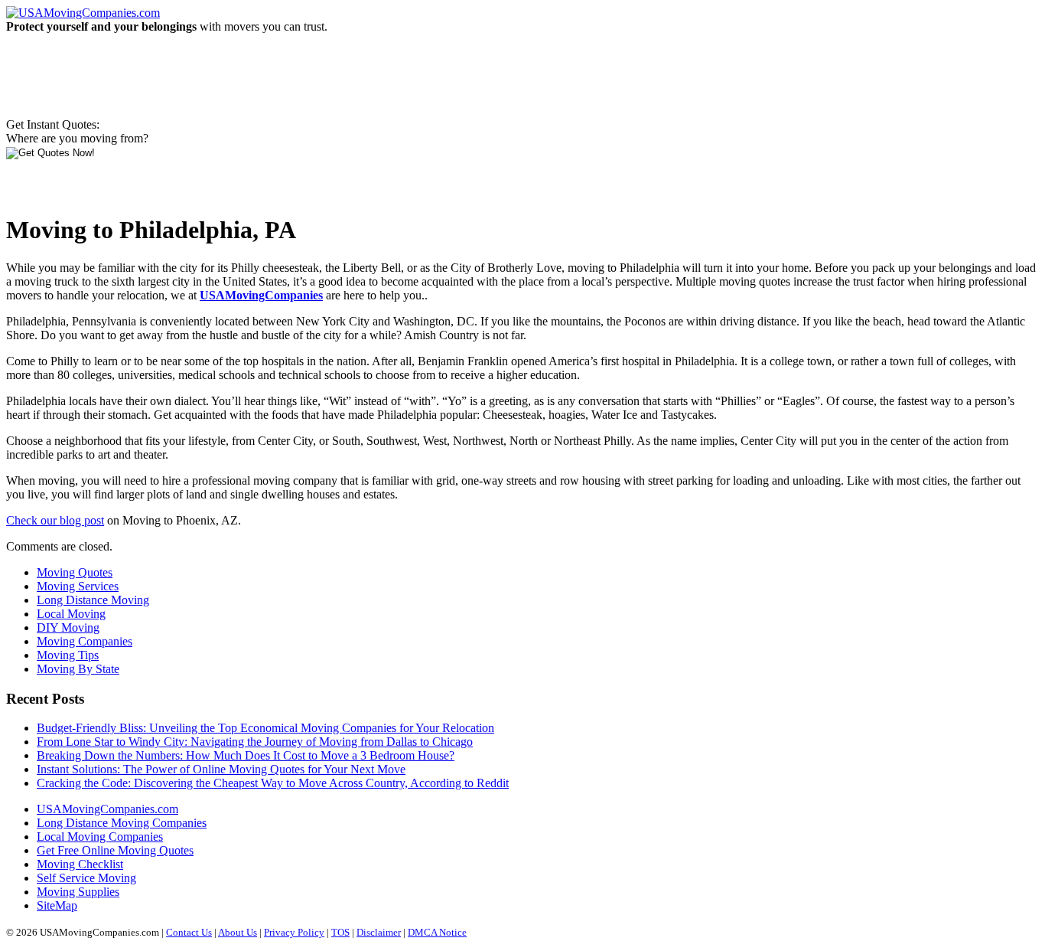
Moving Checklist (80, 864)
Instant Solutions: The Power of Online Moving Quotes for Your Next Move (221, 769)
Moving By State (78, 668)
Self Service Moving (86, 877)
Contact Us (189, 932)
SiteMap (57, 905)
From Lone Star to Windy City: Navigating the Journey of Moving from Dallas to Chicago (255, 741)
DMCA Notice (437, 932)
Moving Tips (68, 655)
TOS (340, 932)
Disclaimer (378, 932)
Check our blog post (55, 520)
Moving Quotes (74, 572)
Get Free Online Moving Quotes (115, 850)
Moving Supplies (78, 891)
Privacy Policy (294, 932)
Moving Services (78, 586)
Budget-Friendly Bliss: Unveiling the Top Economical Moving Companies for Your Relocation (265, 727)
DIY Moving (68, 627)
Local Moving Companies (100, 836)
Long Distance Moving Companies (122, 822)
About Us (237, 932)
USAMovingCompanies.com (107, 808)
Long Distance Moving (93, 599)
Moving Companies (84, 641)
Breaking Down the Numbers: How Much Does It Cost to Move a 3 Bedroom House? (245, 755)
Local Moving (71, 613)
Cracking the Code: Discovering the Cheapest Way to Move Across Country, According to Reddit (273, 782)
